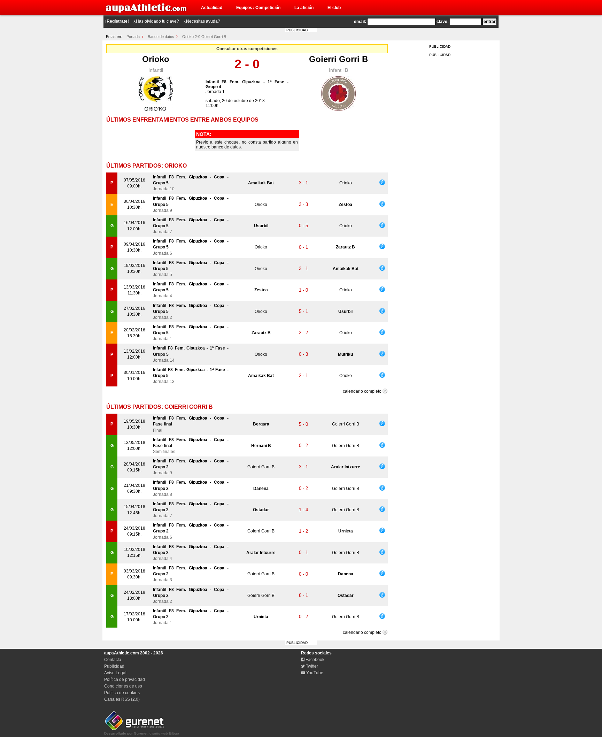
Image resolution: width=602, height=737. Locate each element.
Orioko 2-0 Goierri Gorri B (204, 36)
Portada (133, 36)
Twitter (311, 666)
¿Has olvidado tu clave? (156, 21)
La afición (304, 7)
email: (360, 21)
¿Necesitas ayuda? (202, 21)
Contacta (112, 659)
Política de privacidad (124, 679)
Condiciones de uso (123, 686)
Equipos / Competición (258, 7)
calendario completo (362, 391)
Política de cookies (122, 692)
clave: (443, 21)
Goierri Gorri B (338, 59)
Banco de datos (161, 36)
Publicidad (114, 666)
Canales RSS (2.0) (122, 699)
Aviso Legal (115, 672)
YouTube (314, 672)
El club (334, 7)
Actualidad (211, 7)
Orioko (155, 59)
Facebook (314, 659)
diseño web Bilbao (141, 733)
